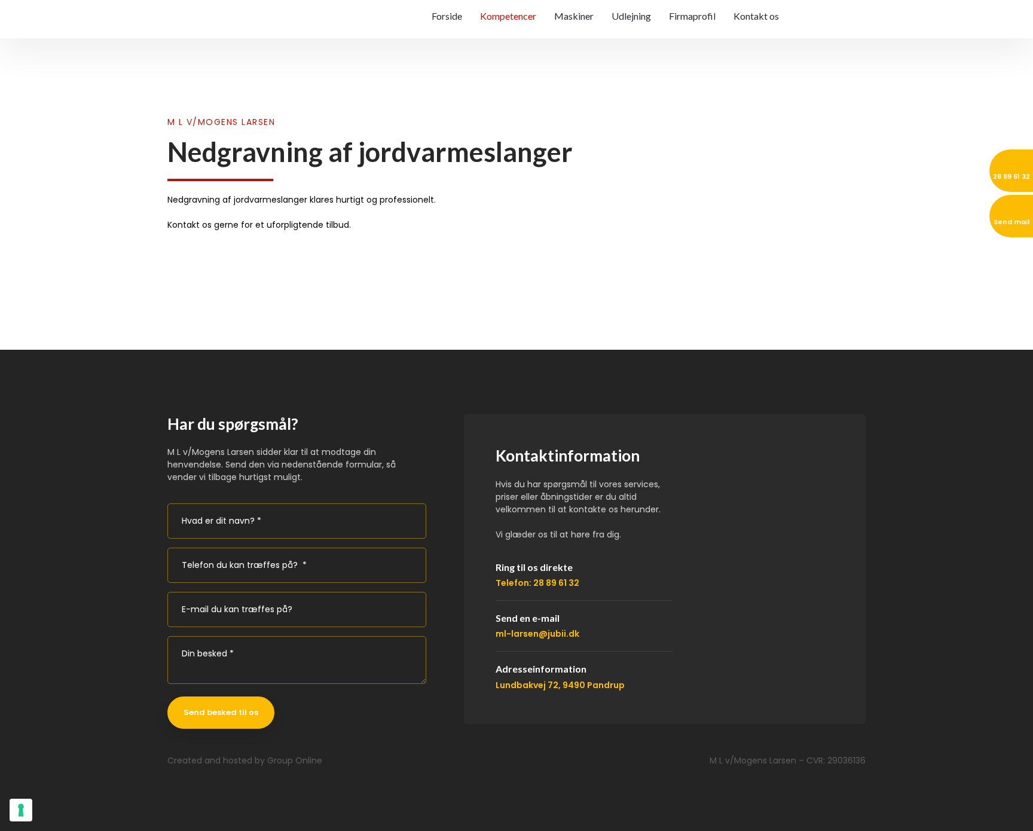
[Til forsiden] (233, 25)
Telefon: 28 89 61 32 (537, 583)
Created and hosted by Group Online (244, 760)
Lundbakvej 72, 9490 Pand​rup (560, 685)
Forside (447, 16)
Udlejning (631, 16)
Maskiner (574, 16)
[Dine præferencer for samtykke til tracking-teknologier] (21, 810)
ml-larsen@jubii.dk (537, 634)
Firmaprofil (692, 16)
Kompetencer (508, 16)
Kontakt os (756, 16)
